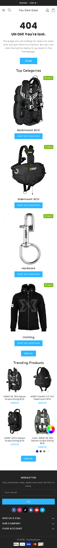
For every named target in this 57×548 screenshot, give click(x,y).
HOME (28, 61)
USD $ (33, 2)
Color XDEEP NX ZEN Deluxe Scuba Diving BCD (42, 441)
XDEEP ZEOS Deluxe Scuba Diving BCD (14, 439)
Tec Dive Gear (28, 10)
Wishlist (23, 2)
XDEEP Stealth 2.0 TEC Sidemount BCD (42, 397)
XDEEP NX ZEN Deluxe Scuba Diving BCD (14, 397)
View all (28, 353)
